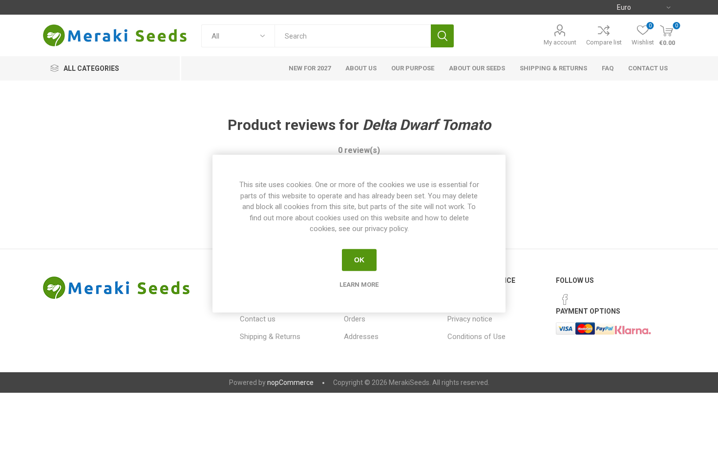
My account (560, 42)
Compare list (604, 42)
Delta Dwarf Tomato (426, 124)
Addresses (361, 336)
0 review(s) (359, 150)
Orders (354, 319)
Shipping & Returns (270, 336)
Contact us (257, 319)
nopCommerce (290, 382)
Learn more (359, 284)
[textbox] (353, 35)
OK (359, 260)
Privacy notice (469, 319)
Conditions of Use (476, 336)
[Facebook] (565, 299)
